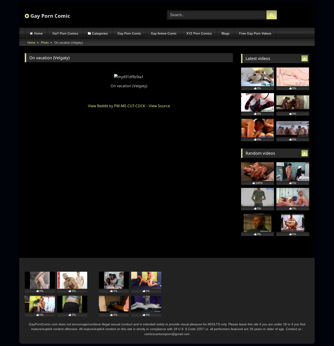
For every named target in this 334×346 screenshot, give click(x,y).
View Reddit (98, 105)
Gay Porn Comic (49, 15)
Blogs (225, 33)
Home (38, 33)
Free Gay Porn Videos (255, 33)
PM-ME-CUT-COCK (129, 105)
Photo (45, 42)
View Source (159, 105)
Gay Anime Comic (164, 33)
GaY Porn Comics (65, 33)
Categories (100, 33)
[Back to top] (320, 332)
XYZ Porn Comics (199, 33)
